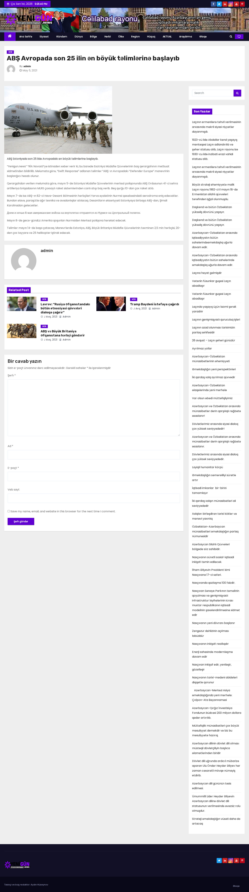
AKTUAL (167, 36)
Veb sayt (13, 489)
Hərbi (108, 36)
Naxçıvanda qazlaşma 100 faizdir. (213, 583)
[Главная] (10, 36)
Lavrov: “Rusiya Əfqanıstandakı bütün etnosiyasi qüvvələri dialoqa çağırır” (65, 308)
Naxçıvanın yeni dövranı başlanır (213, 623)
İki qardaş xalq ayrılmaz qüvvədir (213, 377)
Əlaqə (203, 36)
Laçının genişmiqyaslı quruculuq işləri (216, 320)
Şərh (12, 375)
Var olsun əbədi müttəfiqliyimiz (212, 398)
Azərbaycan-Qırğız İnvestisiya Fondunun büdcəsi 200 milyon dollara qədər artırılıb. (216, 713)
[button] (231, 36)
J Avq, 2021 (50, 316)
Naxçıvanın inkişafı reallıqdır (210, 644)
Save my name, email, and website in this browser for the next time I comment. (63, 511)
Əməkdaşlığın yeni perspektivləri (214, 369)
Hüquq (151, 36)
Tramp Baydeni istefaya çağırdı (154, 304)
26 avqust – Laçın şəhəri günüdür (213, 340)
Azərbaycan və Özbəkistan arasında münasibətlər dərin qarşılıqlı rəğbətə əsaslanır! (216, 411)
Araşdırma (185, 36)
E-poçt (13, 468)
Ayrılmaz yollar (202, 348)
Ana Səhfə (25, 36)
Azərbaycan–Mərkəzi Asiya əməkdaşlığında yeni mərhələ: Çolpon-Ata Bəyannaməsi (212, 695)
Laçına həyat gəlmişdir (207, 273)
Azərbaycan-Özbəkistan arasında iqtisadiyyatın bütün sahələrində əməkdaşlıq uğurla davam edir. (214, 260)
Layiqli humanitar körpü (207, 467)
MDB (10, 52)
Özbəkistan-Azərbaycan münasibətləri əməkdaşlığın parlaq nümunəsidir (215, 531)
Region (135, 36)
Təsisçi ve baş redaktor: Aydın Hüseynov (26, 884)
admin (27, 66)
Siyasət (44, 36)
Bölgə (93, 36)
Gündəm (61, 36)
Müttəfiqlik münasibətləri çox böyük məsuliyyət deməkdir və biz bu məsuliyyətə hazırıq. (215, 730)
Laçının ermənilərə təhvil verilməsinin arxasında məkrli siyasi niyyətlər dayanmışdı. (216, 127)
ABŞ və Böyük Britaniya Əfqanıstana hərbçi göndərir (63, 333)
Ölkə (121, 36)
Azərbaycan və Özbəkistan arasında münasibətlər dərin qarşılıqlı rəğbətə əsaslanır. (216, 441)
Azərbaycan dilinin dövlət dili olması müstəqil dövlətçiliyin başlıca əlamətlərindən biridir (215, 748)
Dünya (79, 36)
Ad (10, 446)
